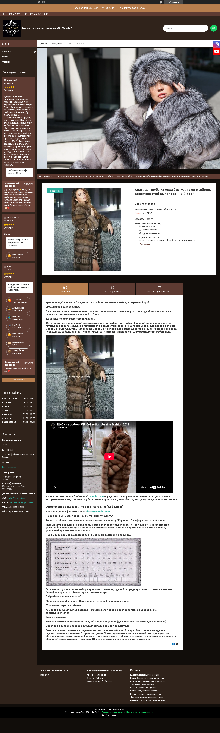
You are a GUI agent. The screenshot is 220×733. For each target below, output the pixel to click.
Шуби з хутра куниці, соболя (119, 176)
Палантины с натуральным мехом (145, 694)
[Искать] (204, 28)
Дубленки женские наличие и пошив (146, 697)
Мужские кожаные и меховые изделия (147, 700)
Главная (43, 44)
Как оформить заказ (96, 675)
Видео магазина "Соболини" (99, 681)
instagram (44, 675)
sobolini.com (96, 496)
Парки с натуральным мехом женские (147, 681)
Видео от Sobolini (95, 678)
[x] (177, 644)
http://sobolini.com (98, 511)
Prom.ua (123, 709)
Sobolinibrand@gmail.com (21, 502)
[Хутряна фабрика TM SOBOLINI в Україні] (12, 28)
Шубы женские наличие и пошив (145, 675)
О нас (68, 44)
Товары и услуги (51, 176)
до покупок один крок (132, 8)
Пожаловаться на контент (113, 712)
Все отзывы (19, 379)
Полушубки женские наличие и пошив (147, 678)
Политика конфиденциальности (140, 712)
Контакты (80, 44)
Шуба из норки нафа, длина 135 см (18, 171)
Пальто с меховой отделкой (143, 687)
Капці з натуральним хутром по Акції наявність (18, 242)
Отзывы (6, 61)
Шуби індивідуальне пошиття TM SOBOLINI (82, 176)
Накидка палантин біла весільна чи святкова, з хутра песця (19, 287)
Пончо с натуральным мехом (143, 691)
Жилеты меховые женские (142, 684)
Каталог (56, 44)
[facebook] (173, 644)
